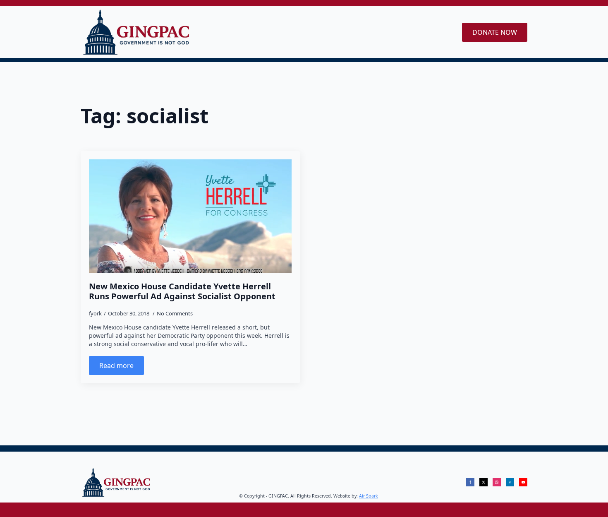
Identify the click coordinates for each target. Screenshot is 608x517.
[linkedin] (510, 482)
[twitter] (483, 482)
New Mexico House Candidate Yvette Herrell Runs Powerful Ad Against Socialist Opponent (182, 291)
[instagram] (497, 482)
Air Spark (368, 496)
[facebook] (470, 482)
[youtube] (523, 482)
